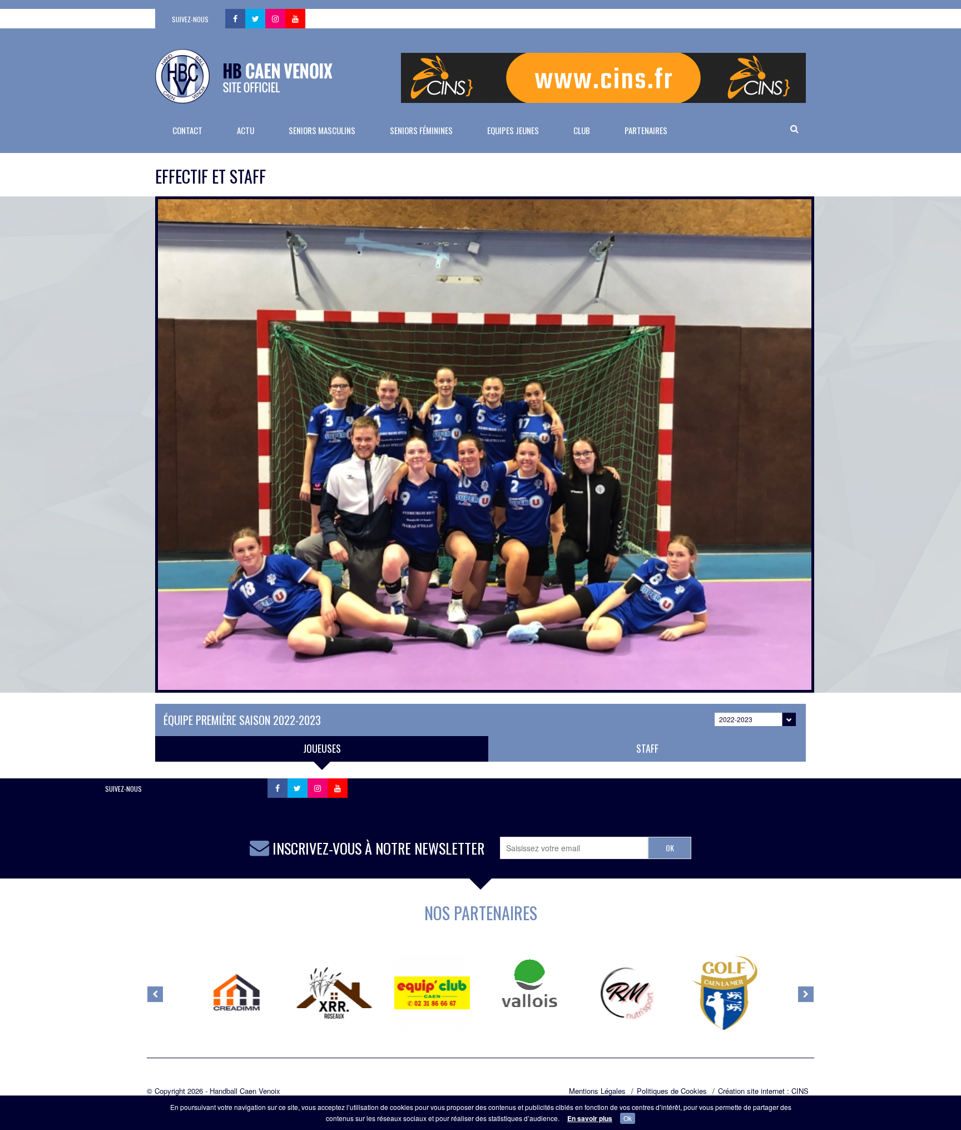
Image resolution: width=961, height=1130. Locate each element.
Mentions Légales (597, 1091)
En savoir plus (589, 1118)
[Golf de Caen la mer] (724, 993)
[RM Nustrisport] (627, 993)
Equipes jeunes (513, 130)
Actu (245, 130)
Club (581, 130)
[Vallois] (529, 983)
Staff (647, 748)
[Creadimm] (237, 993)
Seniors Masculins (322, 130)
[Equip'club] (432, 993)
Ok (627, 1118)
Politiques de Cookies (672, 1091)
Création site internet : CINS (763, 1091)
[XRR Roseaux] (334, 993)
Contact (187, 130)
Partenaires (646, 130)
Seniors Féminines (421, 130)
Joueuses (322, 748)
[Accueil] (244, 76)
